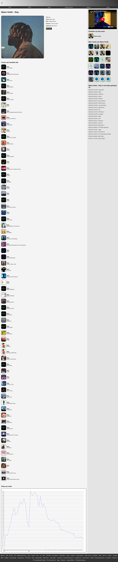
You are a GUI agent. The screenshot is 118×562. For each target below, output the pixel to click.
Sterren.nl (104, 555)
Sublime (109, 555)
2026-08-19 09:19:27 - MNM (94, 116)
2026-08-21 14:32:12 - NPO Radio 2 (96, 107)
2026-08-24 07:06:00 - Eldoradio (95, 98)
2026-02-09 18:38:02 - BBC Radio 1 (96, 136)
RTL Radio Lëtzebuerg (80, 560)
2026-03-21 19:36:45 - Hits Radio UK (96, 131)
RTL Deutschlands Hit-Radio (39, 560)
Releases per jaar (69, 7)
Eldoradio (63, 560)
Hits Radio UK (78, 557)
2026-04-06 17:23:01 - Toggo (94, 129)
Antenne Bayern (85, 557)
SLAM (99, 555)
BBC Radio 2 (53, 557)
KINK (44, 555)
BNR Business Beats (21, 555)
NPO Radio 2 (55, 555)
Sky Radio (95, 555)
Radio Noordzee (79, 555)
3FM (7, 555)
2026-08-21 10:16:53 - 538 (94, 109)
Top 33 (29, 7)
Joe (40, 555)
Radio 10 (73, 555)
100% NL (3, 555)
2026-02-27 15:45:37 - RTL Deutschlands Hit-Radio (99, 134)
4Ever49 (11, 555)
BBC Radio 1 (46, 557)
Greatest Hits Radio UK (68, 557)
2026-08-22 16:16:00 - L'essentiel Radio (97, 105)
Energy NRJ (108, 557)
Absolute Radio (38, 557)
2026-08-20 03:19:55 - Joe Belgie (95, 114)
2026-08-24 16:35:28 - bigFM (94, 92)
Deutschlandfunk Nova (100, 557)
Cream (28, 555)
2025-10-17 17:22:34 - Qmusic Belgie (96, 138)
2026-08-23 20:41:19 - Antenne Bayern (96, 100)
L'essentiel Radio (70, 560)
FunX (37, 555)
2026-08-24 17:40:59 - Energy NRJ (96, 89)
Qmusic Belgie (13, 557)
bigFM (92, 557)
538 (15, 555)
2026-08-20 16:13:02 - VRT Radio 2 (96, 111)
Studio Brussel (20, 557)
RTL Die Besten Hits (51, 560)
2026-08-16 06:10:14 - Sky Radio (95, 120)
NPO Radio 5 (62, 555)
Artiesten (88, 7)
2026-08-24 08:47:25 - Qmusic (95, 96)
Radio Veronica (88, 555)
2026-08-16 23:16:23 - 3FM (94, 118)
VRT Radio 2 (28, 557)
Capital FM (59, 557)
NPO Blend (48, 555)
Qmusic (68, 555)
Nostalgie (6, 557)
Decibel (33, 555)
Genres (108, 7)
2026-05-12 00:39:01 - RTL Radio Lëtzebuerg (98, 127)
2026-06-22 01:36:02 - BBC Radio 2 (96, 125)
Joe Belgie (115, 555)
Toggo (58, 560)
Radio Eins (114, 557)
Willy (33, 557)
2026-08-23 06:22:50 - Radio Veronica (96, 103)
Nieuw (49, 7)
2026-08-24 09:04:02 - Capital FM (95, 94)
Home (10, 7)
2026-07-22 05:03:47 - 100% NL (95, 123)
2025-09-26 (54, 25)
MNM (2, 557)
